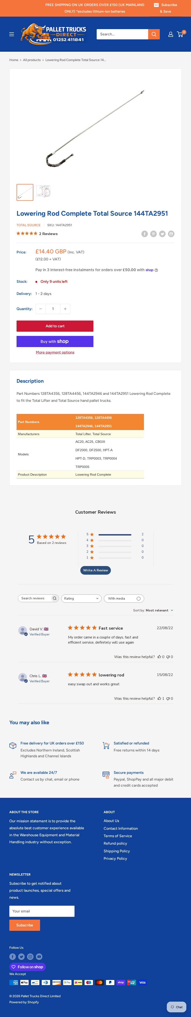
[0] (180, 34)
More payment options (55, 352)
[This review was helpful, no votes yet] (159, 656)
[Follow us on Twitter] (21, 956)
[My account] (170, 34)
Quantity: (25, 309)
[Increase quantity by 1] (65, 309)
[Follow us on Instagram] (30, 956)
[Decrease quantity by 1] (40, 309)
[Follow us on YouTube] (39, 956)
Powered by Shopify (24, 1002)
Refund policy (115, 843)
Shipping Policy (117, 851)
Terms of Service (118, 836)
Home (13, 60)
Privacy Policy (115, 858)
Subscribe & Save (168, 8)
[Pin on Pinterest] (153, 233)
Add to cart (55, 326)
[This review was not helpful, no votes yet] (168, 656)
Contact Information (121, 828)
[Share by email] (171, 233)
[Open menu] (11, 34)
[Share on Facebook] (144, 233)
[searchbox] (34, 598)
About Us (111, 821)
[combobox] (81, 598)
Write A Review (95, 570)
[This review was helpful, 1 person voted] (159, 698)
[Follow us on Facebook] (12, 956)
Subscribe (24, 925)
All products (32, 60)
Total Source (29, 225)
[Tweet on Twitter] (162, 233)
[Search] (154, 34)
